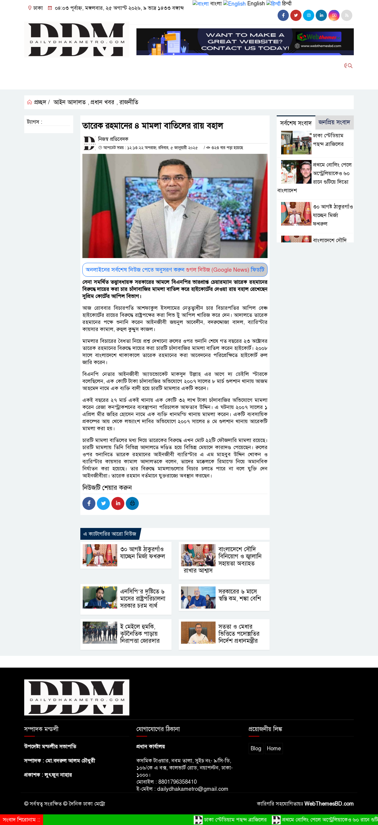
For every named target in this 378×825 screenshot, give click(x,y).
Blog (256, 748)
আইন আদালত (248, 65)
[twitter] (296, 15)
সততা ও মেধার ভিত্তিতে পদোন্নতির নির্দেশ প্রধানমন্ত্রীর (239, 634)
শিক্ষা (67, 81)
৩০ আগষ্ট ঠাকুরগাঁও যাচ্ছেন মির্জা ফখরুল (142, 553)
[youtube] (334, 15)
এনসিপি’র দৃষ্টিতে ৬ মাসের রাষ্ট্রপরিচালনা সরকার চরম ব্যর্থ (142, 598)
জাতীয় (62, 65)
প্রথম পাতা (38, 65)
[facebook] (283, 15)
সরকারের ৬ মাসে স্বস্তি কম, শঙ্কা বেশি (240, 595)
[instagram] (308, 15)
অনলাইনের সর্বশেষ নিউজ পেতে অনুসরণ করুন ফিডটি (175, 269)
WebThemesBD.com (329, 803)
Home (274, 748)
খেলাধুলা (141, 65)
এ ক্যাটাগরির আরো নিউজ (109, 534)
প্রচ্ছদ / (41, 102)
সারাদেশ (166, 65)
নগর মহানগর (41, 81)
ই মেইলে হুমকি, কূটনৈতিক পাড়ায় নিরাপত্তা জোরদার (140, 634)
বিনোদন (190, 65)
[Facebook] (88, 503)
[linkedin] (321, 15)
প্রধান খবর (102, 102)
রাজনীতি (85, 65)
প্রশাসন (87, 81)
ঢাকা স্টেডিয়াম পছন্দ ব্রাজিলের (222, 819)
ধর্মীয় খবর (216, 65)
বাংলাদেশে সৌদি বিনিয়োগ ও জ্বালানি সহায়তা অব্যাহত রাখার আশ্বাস (223, 560)
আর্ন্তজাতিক (113, 65)
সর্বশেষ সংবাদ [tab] (296, 123)
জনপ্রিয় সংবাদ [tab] (334, 122)
